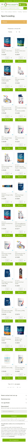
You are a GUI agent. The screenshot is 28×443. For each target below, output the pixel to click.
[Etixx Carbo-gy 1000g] (21, 302)
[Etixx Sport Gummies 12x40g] (21, 70)
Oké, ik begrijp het (14, 440)
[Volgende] (20, 387)
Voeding (20, 11)
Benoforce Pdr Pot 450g (7, 367)
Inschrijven (14, 416)
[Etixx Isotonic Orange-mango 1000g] (7, 245)
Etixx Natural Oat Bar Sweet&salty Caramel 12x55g (6, 109)
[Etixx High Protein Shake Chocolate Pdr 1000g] (7, 302)
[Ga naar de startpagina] (10, 4)
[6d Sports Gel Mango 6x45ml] (7, 330)
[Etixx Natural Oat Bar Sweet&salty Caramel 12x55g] (7, 99)
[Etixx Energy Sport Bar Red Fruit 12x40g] (21, 245)
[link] (8, 387)
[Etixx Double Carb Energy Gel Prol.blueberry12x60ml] (21, 99)
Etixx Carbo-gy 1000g (20, 310)
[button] (14, 22)
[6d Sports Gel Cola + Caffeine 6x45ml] (7, 70)
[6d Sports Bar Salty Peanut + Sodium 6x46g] (21, 158)
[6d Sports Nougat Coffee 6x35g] (7, 186)
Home (2, 11)
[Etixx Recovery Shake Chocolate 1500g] (21, 359)
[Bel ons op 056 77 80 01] (17, 4)
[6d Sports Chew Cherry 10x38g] (7, 42)
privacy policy (21, 420)
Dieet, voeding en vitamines (11, 11)
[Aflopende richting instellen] (19, 32)
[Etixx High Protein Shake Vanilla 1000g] (7, 273)
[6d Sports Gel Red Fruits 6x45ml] (7, 215)
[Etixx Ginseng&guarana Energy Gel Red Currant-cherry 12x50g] (21, 215)
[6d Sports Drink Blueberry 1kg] (21, 330)
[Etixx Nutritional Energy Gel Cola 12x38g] (7, 158)
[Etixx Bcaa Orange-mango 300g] (21, 186)
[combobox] (12, 8)
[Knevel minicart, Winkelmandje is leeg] (20, 4)
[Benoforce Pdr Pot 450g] (7, 359)
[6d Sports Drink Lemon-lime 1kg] (21, 42)
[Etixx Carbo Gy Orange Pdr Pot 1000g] (7, 129)
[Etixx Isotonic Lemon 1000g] (21, 129)
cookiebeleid (11, 436)
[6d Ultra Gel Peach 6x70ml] (21, 273)
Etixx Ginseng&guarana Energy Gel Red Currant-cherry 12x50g (20, 225)
